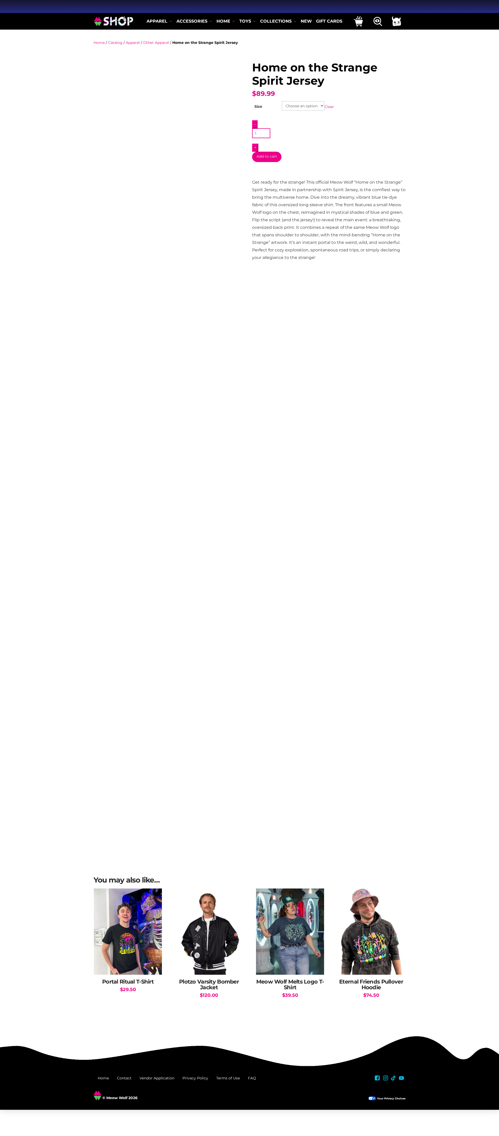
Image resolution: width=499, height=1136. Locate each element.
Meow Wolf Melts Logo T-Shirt (290, 984)
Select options (127, 965)
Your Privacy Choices (391, 1098)
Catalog (115, 42)
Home (99, 42)
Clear (329, 106)
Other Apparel (156, 42)
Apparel (133, 42)
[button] (358, 21)
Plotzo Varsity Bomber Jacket (209, 984)
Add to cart (267, 156)
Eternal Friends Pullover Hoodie (371, 984)
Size (258, 106)
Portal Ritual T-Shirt (128, 981)
